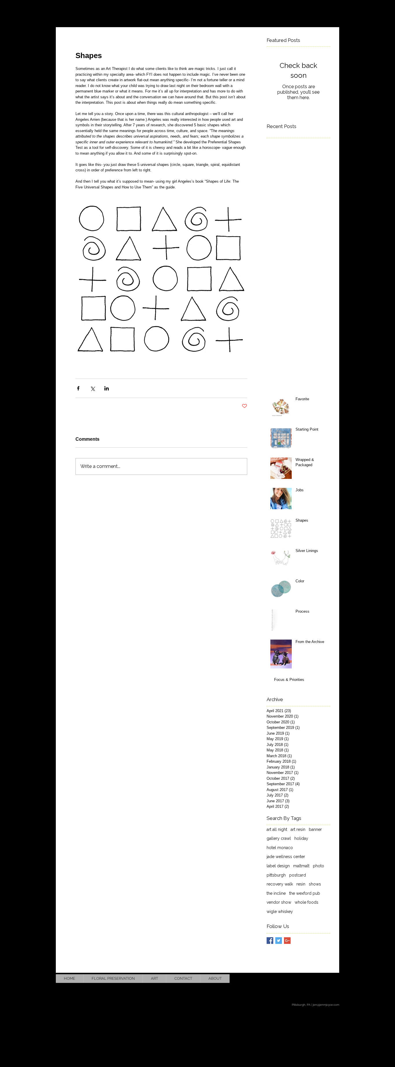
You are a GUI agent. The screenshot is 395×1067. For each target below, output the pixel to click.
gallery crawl (279, 838)
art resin (298, 829)
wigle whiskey (280, 911)
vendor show (279, 902)
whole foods (306, 902)
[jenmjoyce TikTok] (305, 978)
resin (300, 884)
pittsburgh (276, 875)
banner (315, 829)
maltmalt (301, 866)
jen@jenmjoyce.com (326, 1004)
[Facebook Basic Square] (270, 940)
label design (278, 866)
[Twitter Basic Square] (278, 940)
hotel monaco (280, 847)
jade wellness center (286, 856)
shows (315, 884)
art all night (277, 829)
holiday (301, 838)
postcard (297, 875)
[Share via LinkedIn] (106, 388)
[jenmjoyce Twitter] (319, 978)
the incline (276, 893)
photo (318, 866)
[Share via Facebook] (78, 388)
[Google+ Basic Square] (287, 940)
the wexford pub (304, 893)
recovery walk (280, 884)
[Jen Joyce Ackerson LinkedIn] (333, 978)
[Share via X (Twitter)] (92, 388)
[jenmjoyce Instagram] (291, 978)
